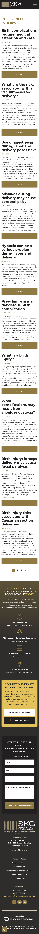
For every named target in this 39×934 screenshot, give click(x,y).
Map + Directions (19, 850)
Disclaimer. (14, 928)
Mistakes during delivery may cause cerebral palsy (19, 198)
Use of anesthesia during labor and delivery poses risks (19, 146)
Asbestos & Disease (19, 863)
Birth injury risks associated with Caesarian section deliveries (17, 518)
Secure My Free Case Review (19, 712)
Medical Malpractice (19, 874)
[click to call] (4, 929)
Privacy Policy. (24, 928)
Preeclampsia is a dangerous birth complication (17, 305)
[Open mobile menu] (34, 4)
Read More (19, 75)
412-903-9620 (20, 891)
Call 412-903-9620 (21, 720)
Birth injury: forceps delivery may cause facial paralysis (19, 462)
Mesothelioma (19, 867)
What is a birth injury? (15, 357)
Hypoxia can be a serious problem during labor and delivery (17, 251)
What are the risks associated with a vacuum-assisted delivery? (18, 90)
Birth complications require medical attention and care (19, 34)
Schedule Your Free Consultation (19, 806)
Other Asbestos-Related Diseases (19, 870)
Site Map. (33, 928)
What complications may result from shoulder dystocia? (18, 406)
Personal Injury (19, 878)
